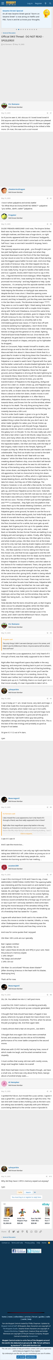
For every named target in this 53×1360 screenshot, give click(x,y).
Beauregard (13, 798)
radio (48, 1317)
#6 (51, 807)
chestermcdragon (16, 189)
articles (28, 1317)
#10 (50, 1176)
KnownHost (33, 1336)
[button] (2, 3)
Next (28, 1192)
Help (38, 1243)
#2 (51, 198)
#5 (51, 699)
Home (44, 1243)
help (29, 1319)
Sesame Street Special (13, 10)
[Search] (50, 3)
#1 (51, 113)
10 (36, 29)
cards (24, 1319)
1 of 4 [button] (20, 1192)
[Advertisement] (26, 73)
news (10, 1317)
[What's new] (45, 3)
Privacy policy (30, 1243)
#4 (51, 633)
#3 (51, 224)
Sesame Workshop (11, 1331)
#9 (51, 1091)
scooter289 (13, 865)
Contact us (6, 1243)
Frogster (12, 215)
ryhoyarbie (13, 689)
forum (34, 1317)
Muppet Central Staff (9, 1326)
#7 (51, 875)
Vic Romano (7, 44)
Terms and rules (17, 1243)
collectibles (18, 1317)
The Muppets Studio (10, 1328)
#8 (51, 995)
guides (41, 1317)
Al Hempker (13, 1082)
